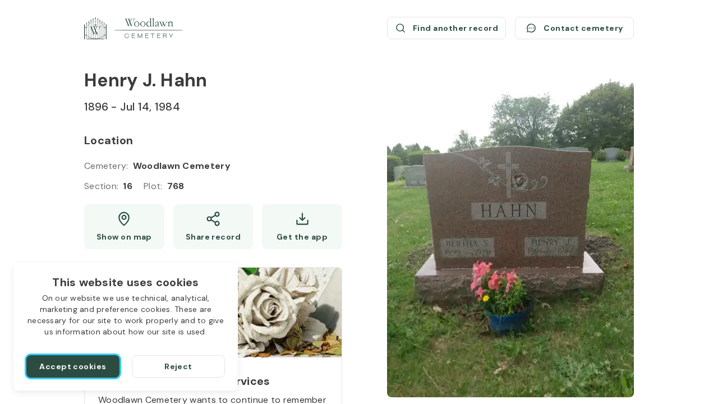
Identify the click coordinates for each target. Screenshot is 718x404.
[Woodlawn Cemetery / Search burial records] (133, 28)
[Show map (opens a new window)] (124, 226)
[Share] (213, 226)
